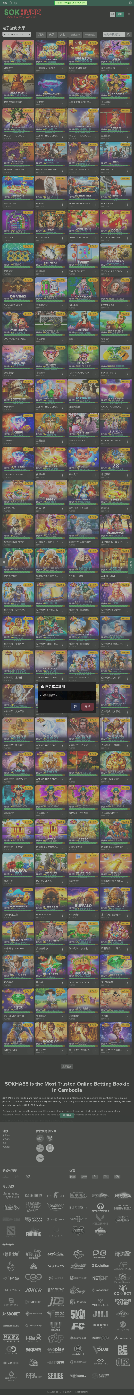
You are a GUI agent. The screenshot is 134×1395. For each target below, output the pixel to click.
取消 (88, 706)
